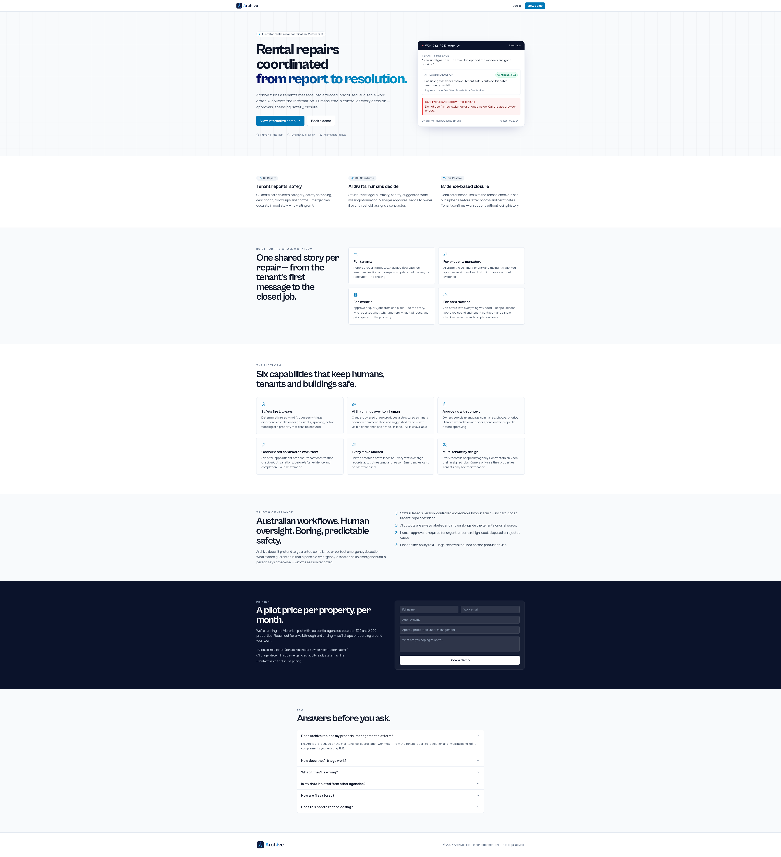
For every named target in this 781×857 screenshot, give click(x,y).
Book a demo (321, 121)
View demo (535, 6)
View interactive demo (278, 121)
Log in (517, 6)
